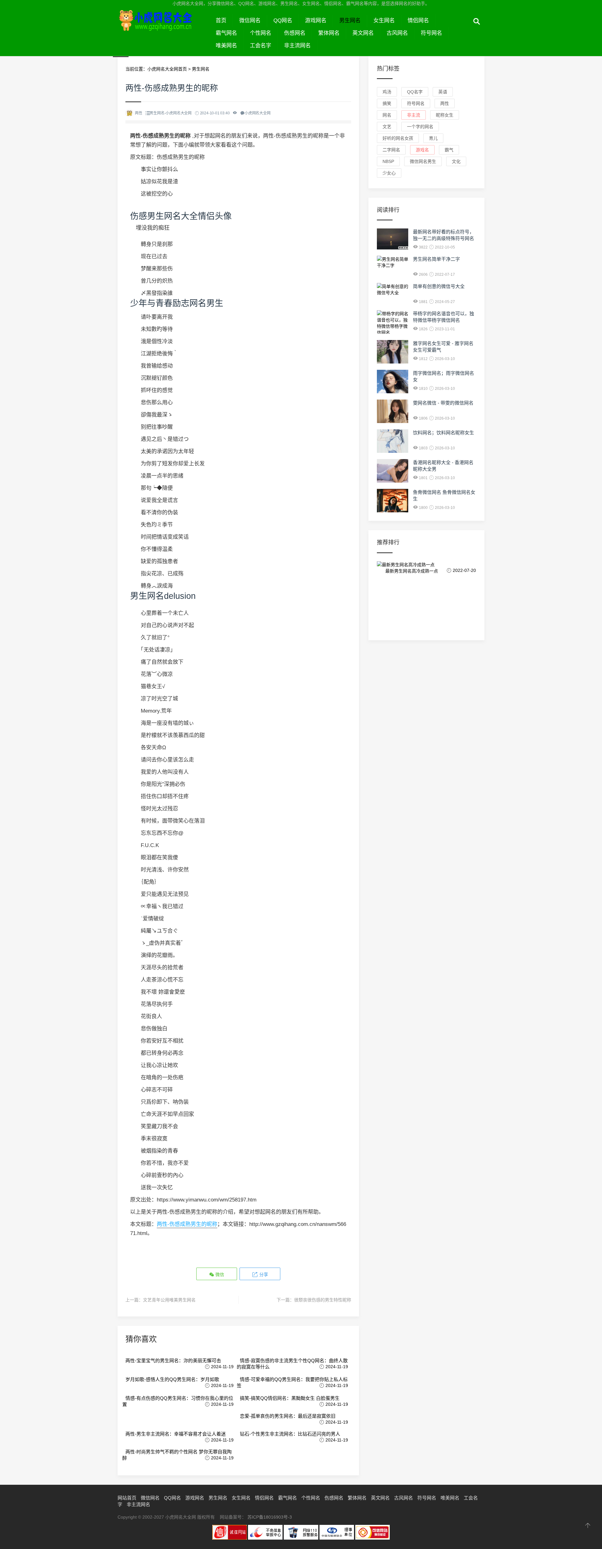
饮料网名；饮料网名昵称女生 (443, 432)
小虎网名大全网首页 (167, 68)
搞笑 (387, 103)
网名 (387, 115)
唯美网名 (226, 46)
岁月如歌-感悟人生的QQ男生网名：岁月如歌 (172, 1379)
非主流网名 (297, 46)
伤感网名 (294, 33)
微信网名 (250, 21)
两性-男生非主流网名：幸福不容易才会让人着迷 (175, 1433)
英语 (442, 91)
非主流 (413, 115)
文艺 (387, 126)
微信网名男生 (423, 161)
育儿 (433, 138)
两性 (444, 103)
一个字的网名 (420, 126)
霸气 (449, 149)
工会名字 (260, 46)
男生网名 (350, 21)
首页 (221, 21)
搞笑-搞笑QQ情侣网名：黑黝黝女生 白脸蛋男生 (290, 1398)
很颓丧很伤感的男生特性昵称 (322, 1299)
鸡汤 (387, 91)
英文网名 (363, 33)
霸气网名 (226, 33)
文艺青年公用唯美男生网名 (169, 1299)
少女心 (389, 172)
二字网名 (391, 149)
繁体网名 (329, 33)
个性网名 (260, 33)
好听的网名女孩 (398, 138)
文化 (456, 161)
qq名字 (415, 91)
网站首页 (127, 1497)
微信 (219, 1274)
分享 (263, 1274)
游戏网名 (315, 21)
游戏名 (422, 149)
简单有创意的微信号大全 (439, 286)
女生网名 (384, 21)
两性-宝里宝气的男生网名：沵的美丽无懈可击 (173, 1360)
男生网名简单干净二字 (436, 259)
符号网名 (431, 33)
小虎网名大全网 (163, 27)
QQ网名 (282, 21)
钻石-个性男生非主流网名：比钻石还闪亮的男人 (290, 1433)
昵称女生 (444, 115)
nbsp (388, 161)
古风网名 (397, 33)
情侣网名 (418, 21)
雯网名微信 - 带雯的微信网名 (443, 403)
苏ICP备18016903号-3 (269, 1517)
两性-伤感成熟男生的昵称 (187, 1224)
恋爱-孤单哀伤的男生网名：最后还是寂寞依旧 (287, 1416)
